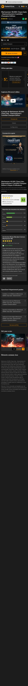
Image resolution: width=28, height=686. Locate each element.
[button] (13, 243)
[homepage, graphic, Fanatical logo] (7, 6)
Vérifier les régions (5, 59)
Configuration (14, 127)
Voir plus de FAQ (14, 325)
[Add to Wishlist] (25, 53)
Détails (14, 123)
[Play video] (13, 101)
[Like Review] (4, 278)
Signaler (9, 278)
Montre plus (13, 170)
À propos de (14, 119)
